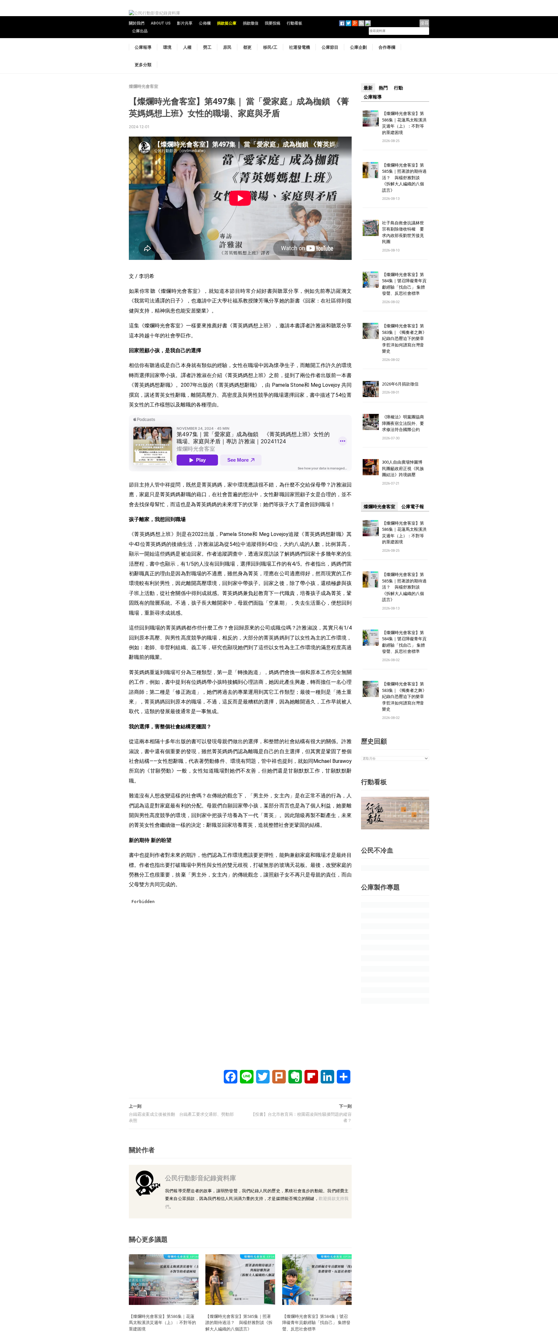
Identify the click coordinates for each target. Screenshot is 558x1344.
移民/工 (270, 47)
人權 (187, 47)
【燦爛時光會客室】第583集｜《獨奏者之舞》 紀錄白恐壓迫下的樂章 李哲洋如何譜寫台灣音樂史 (404, 338)
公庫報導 (143, 47)
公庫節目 (330, 47)
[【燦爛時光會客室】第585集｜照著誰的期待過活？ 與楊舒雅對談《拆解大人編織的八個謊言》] (240, 1279)
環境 (167, 47)
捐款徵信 (250, 23)
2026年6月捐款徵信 (400, 384)
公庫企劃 (358, 47)
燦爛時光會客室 (143, 86)
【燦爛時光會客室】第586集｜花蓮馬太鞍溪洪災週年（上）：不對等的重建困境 (162, 1322)
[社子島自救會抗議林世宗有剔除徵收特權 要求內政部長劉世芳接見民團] (371, 227)
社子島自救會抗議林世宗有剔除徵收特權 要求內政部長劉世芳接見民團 (403, 232)
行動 (398, 87)
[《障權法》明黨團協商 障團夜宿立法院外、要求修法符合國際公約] (371, 421)
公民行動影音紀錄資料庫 (200, 1178)
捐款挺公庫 (226, 23)
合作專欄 (386, 47)
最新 (368, 87)
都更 (247, 47)
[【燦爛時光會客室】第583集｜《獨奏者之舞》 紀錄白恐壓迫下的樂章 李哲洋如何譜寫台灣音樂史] (371, 330)
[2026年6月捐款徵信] (371, 388)
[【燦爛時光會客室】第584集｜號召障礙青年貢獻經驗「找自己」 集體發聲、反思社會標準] (317, 1279)
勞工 (207, 47)
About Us (160, 23)
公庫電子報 (412, 506)
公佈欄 (205, 23)
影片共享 (184, 23)
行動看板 (294, 23)
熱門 (383, 87)
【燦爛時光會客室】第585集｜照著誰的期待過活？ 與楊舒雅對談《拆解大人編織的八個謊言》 (239, 1322)
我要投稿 (272, 23)
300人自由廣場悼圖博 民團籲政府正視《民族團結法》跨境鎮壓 (404, 468)
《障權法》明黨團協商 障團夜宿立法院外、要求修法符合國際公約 (405, 423)
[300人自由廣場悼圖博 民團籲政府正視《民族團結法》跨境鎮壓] (371, 467)
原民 (227, 47)
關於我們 (136, 23)
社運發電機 (299, 47)
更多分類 (143, 64)
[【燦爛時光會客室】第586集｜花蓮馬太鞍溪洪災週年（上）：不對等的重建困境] (164, 1279)
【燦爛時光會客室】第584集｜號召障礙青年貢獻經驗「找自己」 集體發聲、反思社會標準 (316, 1322)
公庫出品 (140, 31)
